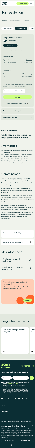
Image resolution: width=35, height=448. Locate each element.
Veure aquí (29, 60)
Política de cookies (26, 421)
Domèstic (4, 20)
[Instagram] (5, 398)
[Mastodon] (2, 398)
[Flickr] (23, 398)
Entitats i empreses (15, 20)
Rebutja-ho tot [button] (25, 440)
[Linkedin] (26, 398)
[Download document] (30, 260)
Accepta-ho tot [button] (9, 440)
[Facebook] (8, 398)
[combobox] (33, 425)
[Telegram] (15, 398)
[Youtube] (19, 398)
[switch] (5, 41)
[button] (17, 445)
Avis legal (3, 421)
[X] (12, 398)
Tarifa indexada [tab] (21, 28)
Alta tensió (26, 20)
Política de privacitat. (13, 393)
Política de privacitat (13, 421)
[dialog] (17, 435)
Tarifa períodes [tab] (7, 28)
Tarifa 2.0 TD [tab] (10, 45)
